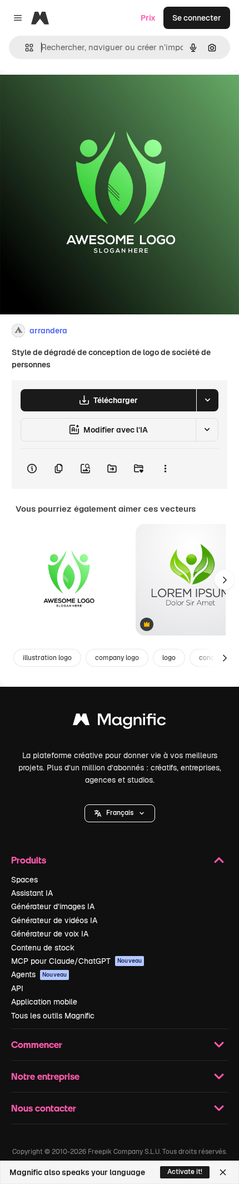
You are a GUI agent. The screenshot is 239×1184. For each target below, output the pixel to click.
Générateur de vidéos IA (54, 920)
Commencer (36, 1044)
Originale (73, 95)
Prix (148, 18)
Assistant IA (32, 893)
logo (169, 657)
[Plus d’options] (165, 469)
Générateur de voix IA (49, 934)
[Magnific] (119, 722)
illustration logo (47, 657)
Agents (39, 974)
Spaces (24, 880)
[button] (119, 813)
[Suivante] (225, 579)
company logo (117, 657)
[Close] (223, 1172)
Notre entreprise (45, 1076)
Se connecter (196, 18)
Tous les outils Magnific (52, 1016)
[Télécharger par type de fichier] (207, 400)
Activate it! (184, 1171)
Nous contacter (43, 1108)
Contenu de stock (42, 948)
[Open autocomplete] (24, 47)
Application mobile (44, 1002)
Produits (28, 860)
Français (119, 812)
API (17, 988)
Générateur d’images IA (52, 906)
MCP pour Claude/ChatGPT (76, 961)
